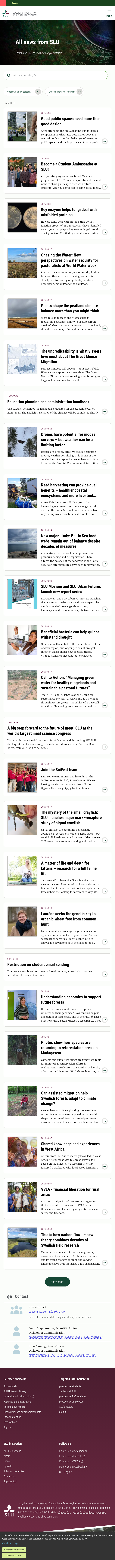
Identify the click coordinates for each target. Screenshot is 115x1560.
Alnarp (7, 1456)
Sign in (7, 1427)
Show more (57, 1282)
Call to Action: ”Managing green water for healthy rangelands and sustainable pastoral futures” (68, 682)
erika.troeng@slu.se (42, 1355)
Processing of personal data (43, 1516)
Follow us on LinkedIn (70, 1456)
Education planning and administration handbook (48, 401)
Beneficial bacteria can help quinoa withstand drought (70, 634)
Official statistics (12, 1416)
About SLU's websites (84, 1512)
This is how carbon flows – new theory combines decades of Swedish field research (67, 1240)
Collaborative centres (14, 1406)
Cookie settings (10, 1543)
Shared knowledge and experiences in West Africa (70, 1146)
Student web (10, 1386)
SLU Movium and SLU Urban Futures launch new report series (71, 589)
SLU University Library (15, 1391)
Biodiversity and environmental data (22, 1412)
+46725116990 (93, 1337)
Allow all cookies (14, 1555)
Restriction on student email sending (38, 964)
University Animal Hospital (17, 1396)
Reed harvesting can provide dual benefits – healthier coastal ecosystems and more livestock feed (69, 493)
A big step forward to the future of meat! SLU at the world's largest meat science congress (49, 731)
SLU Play (63, 1472)
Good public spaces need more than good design (70, 121)
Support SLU (10, 1481)
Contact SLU (10, 1476)
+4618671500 (56, 1311)
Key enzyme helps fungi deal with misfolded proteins (69, 212)
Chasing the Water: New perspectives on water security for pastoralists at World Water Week (69, 260)
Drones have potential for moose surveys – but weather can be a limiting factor (68, 439)
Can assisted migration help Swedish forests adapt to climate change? (68, 1098)
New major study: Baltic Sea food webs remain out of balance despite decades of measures (70, 541)
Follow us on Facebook (71, 1466)
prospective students (70, 1386)
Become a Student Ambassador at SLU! (69, 167)
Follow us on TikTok (69, 1461)
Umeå (7, 1461)
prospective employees (71, 1401)
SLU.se (15, 3)
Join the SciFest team (59, 769)
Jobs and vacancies (14, 1471)
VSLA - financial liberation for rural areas (70, 1192)
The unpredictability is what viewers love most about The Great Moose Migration (71, 356)
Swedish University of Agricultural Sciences (25, 14)
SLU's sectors (66, 1406)
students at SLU (67, 1391)
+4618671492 (73, 1337)
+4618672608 (65, 1355)
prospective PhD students (72, 1396)
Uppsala (8, 1466)
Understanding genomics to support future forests (71, 999)
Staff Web (9, 1422)
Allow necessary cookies (14, 1550)
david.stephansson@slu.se (46, 1337)
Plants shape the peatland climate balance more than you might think (70, 308)
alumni (62, 1411)
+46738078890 (85, 1355)
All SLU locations (12, 1451)
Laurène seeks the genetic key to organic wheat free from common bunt (68, 919)
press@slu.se (37, 1311)
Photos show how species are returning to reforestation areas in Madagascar (69, 1047)
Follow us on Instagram (71, 1451)
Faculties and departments (17, 1401)
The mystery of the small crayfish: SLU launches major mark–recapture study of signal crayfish (71, 817)
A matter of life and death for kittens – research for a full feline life (69, 868)
